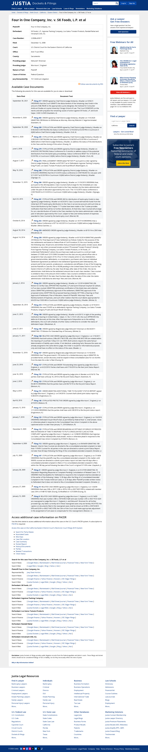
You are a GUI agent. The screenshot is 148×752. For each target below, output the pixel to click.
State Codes (47, 718)
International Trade (81, 697)
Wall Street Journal (58, 563)
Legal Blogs (78, 718)
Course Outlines (111, 693)
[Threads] (33, 748)
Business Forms (80, 721)
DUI (44, 693)
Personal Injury (48, 703)
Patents (77, 728)
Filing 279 (38, 149)
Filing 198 (38, 314)
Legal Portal (82, 749)
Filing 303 (38, 118)
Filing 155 (38, 374)
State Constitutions (50, 715)
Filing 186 (38, 329)
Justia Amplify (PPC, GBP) (114, 728)
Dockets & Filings (18, 734)
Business (78, 680)
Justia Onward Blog (112, 731)
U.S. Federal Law (19, 712)
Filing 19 (37, 487)
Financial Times (73, 563)
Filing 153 (38, 381)
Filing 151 (38, 391)
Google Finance (33, 579)
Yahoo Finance (46, 579)
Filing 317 (38, 101)
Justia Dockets (33, 582)
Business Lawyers (18, 687)
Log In (123, 3)
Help (98, 749)
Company (91, 749)
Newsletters (80, 8)
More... (14, 706)
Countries (77, 734)
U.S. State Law (49, 712)
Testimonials (110, 734)
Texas (45, 734)
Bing (46, 566)
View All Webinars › (123, 92)
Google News (33, 563)
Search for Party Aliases (25, 532)
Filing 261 (38, 199)
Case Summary (21, 542)
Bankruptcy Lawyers (19, 684)
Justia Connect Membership (115, 715)
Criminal (46, 687)
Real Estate (78, 700)
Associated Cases (22, 534)
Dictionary (109, 684)
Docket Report (21, 544)
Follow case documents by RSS (91, 84)
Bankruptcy (47, 684)
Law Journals (110, 697)
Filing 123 (38, 429)
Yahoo (52, 566)
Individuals (47, 680)
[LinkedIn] (21, 748)
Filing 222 (38, 283)
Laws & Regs (69, 8)
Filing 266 (38, 182)
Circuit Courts (17, 728)
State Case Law (48, 721)
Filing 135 (38, 417)
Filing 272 (38, 161)
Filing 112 (38, 444)
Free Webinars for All (121, 42)
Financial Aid (109, 690)
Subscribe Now (123, 163)
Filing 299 (38, 127)
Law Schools (57, 8)
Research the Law (43, 8)
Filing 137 (38, 408)
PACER (14, 524)
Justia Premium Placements (115, 721)
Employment (78, 690)
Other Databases (81, 712)
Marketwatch (45, 563)
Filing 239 (38, 230)
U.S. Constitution (18, 715)
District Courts (17, 731)
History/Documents (23, 546)
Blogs (107, 700)
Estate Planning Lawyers (21, 697)
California (46, 725)
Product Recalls (79, 725)
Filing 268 (38, 170)
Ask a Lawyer (29, 8)
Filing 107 (38, 456)
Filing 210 (38, 305)
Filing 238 (38, 237)
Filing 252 (38, 221)
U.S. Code (15, 718)
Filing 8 (37, 496)
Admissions (109, 687)
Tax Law (77, 703)
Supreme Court (17, 725)
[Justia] (21, 3)
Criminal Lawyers (18, 690)
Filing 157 (38, 365)
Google (40, 566)
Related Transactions (24, 551)
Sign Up (132, 3)
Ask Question (123, 32)
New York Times (87, 563)
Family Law (47, 700)
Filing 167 (38, 353)
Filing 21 (37, 470)
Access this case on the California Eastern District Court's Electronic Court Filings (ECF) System (47, 528)
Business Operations (82, 687)
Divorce (46, 690)
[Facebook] (27, 748)
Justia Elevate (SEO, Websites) (116, 725)
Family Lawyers (17, 700)
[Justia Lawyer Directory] (41, 748)
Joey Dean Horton (33, 572)
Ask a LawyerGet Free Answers (120, 20)
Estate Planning (49, 697)
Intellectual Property (82, 693)
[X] (38, 748)
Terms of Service (107, 749)
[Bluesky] (36, 748)
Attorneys (19, 537)
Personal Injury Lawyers (21, 703)
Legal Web (32, 566)
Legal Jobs (78, 715)
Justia (16, 749)
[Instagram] (30, 748)
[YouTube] (24, 748)
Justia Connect (71, 749)
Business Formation (81, 684)
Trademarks (78, 731)
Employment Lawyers (20, 693)
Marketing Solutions (94, 8)
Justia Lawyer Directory (114, 718)
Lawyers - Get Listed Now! (123, 132)
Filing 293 (38, 137)
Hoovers (57, 579)
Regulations (16, 721)
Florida (45, 728)
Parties (18, 549)
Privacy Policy (119, 749)
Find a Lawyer (17, 8)
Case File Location (22, 539)
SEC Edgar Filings (68, 579)
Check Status (20, 554)
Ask (57, 566)
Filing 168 (38, 336)
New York (46, 731)
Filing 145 (38, 400)
